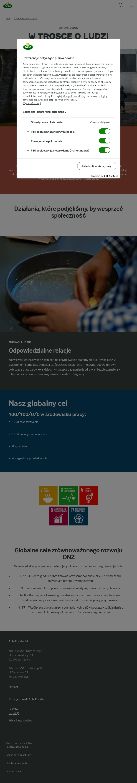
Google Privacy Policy (74, 96)
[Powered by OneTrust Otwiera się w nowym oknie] (104, 176)
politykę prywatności (65, 99)
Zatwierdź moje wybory (97, 166)
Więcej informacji (32, 103)
